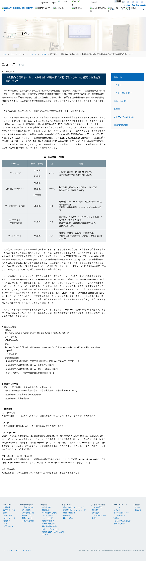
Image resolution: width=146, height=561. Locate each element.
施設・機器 (7, 515)
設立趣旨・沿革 (9, 510)
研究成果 (45, 510)
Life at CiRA (68, 518)
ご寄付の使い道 (28, 513)
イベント (118, 85)
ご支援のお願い (28, 507)
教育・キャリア (68, 505)
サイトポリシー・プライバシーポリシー (17, 550)
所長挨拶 (6, 507)
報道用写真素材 (121, 125)
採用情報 (136, 505)
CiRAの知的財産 (48, 524)
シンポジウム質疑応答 (124, 117)
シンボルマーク (9, 518)
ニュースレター (121, 101)
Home (4, 54)
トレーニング (47, 518)
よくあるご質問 (28, 521)
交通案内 (6, 521)
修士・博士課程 (69, 513)
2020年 (43, 54)
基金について (27, 518)
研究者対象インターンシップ (74, 510)
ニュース (33, 54)
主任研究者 (46, 507)
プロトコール (47, 515)
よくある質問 (97, 507)
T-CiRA (45, 535)
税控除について (28, 515)
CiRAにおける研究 (49, 513)
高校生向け (67, 515)
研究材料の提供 (48, 521)
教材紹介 (95, 513)
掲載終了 (138, 510)
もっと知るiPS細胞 (97, 505)
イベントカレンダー (123, 93)
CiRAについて (7, 505)
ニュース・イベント (119, 505)
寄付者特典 (26, 510)
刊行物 (117, 109)
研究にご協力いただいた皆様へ (54, 532)
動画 (94, 518)
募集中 (137, 507)
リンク (6, 524)
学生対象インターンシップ (73, 507)
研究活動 (43, 505)
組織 (5, 513)
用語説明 (95, 510)
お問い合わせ (8, 526)
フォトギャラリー (99, 515)
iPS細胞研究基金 (26, 505)
